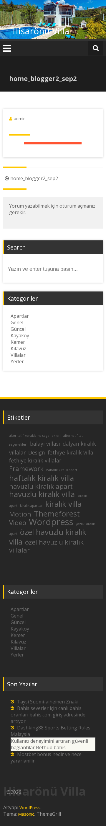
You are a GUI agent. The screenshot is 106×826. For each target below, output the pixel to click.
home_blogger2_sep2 (34, 178)
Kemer (18, 342)
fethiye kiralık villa (70, 452)
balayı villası (45, 443)
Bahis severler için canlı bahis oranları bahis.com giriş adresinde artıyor (48, 714)
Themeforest (57, 513)
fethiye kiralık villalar (35, 460)
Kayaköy (20, 335)
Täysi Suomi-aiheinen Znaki (47, 701)
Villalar (18, 355)
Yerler (17, 361)
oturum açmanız (77, 206)
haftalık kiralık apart (61, 470)
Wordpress (51, 522)
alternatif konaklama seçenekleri (35, 436)
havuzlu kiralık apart (41, 486)
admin (20, 118)
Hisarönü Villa (40, 31)
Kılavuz (18, 348)
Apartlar (20, 316)
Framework (26, 468)
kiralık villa (63, 503)
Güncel (18, 329)
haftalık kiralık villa (41, 478)
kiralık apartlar (31, 506)
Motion (20, 514)
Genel (17, 322)
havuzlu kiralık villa (42, 494)
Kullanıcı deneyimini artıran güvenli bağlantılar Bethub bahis (49, 744)
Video (17, 522)
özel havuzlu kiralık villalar (46, 546)
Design (36, 452)
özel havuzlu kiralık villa (47, 537)
